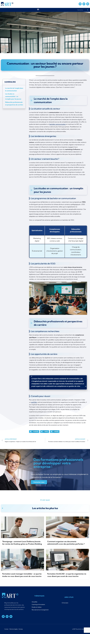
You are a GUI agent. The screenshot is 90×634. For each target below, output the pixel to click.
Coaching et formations (38, 604)
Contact (6, 629)
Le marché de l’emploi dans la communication (14, 89)
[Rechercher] (88, 10)
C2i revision (65, 603)
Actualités (34, 602)
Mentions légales (13, 629)
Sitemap (21, 629)
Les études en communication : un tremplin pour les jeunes (13, 96)
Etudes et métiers (36, 607)
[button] (38, 9)
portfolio (34, 402)
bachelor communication (57, 124)
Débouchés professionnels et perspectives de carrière (14, 103)
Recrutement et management (40, 610)
